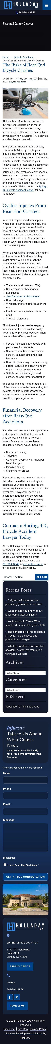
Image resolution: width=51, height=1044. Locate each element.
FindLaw (25, 1037)
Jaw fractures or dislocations (22, 296)
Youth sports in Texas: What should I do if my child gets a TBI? (25, 623)
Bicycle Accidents (17, 81)
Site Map (23, 1029)
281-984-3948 (27, 12)
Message (8, 820)
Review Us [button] (17, 1005)
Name (6, 773)
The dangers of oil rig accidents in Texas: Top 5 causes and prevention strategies (25, 635)
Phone (7, 788)
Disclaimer (9, 857)
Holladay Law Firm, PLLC (26, 78)
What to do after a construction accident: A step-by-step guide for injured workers (24, 650)
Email (7, 804)
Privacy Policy (38, 1029)
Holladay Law (23, 1020)
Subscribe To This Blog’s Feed (22, 706)
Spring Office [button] (20, 966)
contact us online (33, 564)
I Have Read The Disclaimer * (23, 865)
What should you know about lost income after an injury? (23, 612)
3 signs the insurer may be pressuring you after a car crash (23, 602)
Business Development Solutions (24, 1033)
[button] (46, 5)
